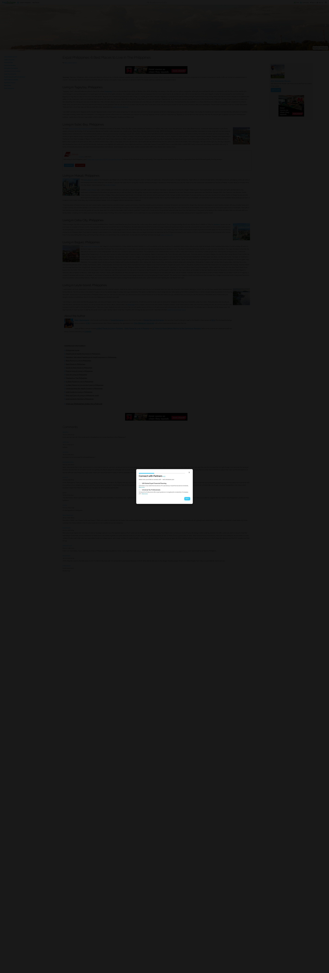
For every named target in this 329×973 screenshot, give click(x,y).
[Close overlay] (189, 472)
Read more (142, 487)
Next (187, 498)
